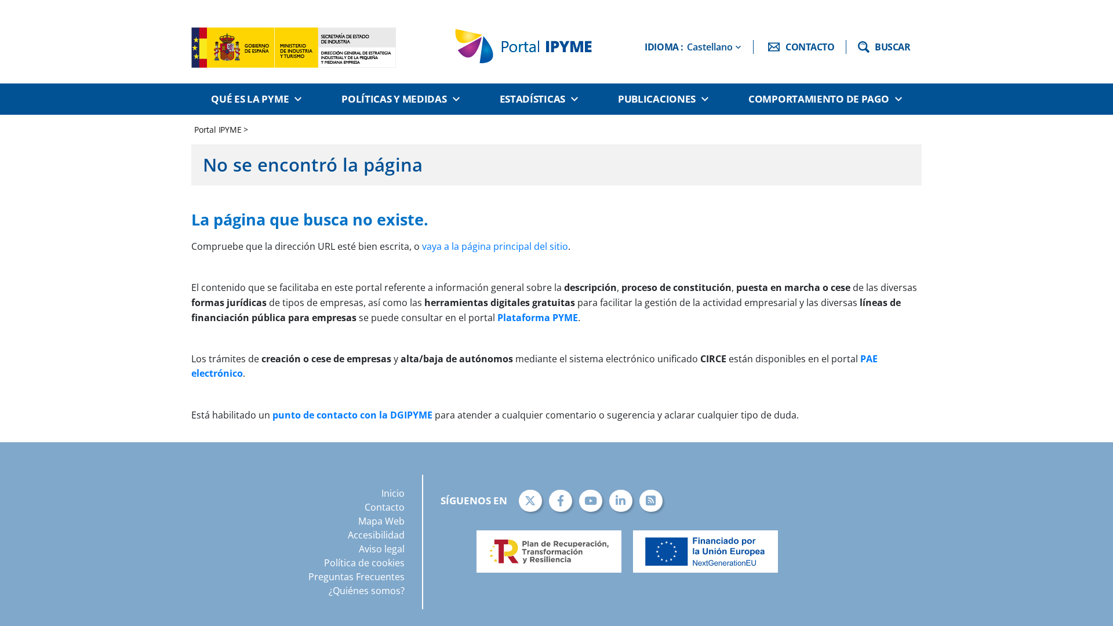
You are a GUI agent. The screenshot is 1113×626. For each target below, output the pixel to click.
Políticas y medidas (393, 98)
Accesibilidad (376, 535)
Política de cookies (364, 562)
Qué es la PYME (250, 98)
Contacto (385, 507)
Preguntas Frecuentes (356, 576)
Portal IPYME (218, 129)
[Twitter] (530, 501)
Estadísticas (532, 98)
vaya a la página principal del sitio (495, 246)
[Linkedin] (620, 501)
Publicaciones (657, 98)
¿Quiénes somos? (367, 590)
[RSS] (651, 501)
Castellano (710, 47)
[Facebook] (560, 501)
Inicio (393, 493)
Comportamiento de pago (818, 98)
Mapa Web (381, 521)
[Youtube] (590, 501)
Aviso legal (382, 549)
